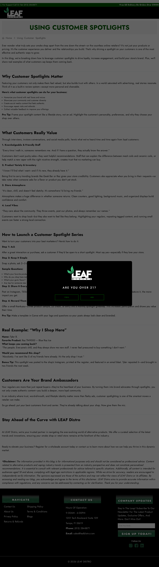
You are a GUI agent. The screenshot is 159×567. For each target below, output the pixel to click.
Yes (66, 297)
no (92, 297)
